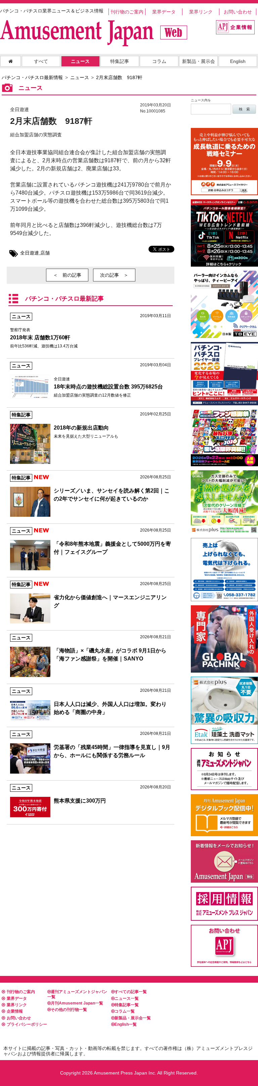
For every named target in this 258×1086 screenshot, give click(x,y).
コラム (159, 61)
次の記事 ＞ (114, 275)
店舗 (45, 253)
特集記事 (119, 61)
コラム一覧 (125, 1011)
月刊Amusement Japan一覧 (77, 1003)
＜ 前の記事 (67, 275)
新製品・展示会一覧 (133, 1018)
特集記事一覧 (127, 1005)
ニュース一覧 (127, 998)
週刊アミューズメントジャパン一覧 (77, 994)
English (238, 61)
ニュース (80, 61)
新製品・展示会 (198, 61)
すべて (41, 61)
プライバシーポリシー (27, 1024)
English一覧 (126, 1024)
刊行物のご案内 (127, 11)
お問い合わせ (238, 11)
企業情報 (15, 1011)
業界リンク (201, 11)
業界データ (164, 11)
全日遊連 (29, 253)
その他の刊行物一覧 (69, 1009)
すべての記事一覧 (131, 991)
